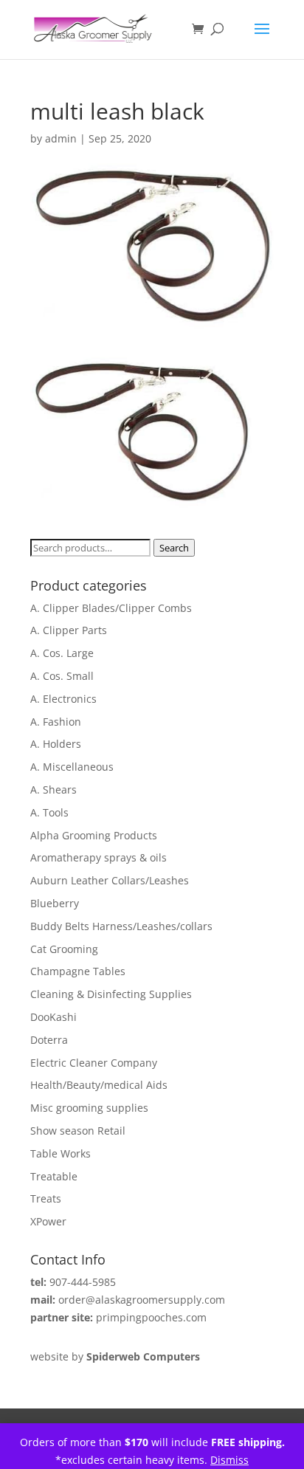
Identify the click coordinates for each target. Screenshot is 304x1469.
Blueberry (54, 903)
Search (174, 547)
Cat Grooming (64, 949)
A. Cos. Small (62, 676)
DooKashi (53, 1017)
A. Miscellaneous (72, 767)
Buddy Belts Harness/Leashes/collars (121, 926)
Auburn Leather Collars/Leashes (109, 880)
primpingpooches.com (151, 1317)
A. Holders (55, 744)
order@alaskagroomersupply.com (141, 1300)
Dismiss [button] (229, 1460)
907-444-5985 (82, 1282)
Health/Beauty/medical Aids (98, 1085)
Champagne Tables (77, 971)
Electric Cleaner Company (93, 1063)
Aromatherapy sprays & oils (98, 857)
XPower (48, 1221)
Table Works (60, 1153)
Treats (45, 1198)
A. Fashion (55, 722)
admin (61, 138)
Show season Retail (77, 1131)
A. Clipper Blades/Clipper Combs (111, 608)
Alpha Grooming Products (93, 835)
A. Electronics (63, 699)
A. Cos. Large (62, 653)
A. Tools (49, 812)
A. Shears (53, 789)
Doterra (49, 1040)
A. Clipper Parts (68, 630)
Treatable (53, 1176)
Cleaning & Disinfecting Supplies (111, 994)
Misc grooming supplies (89, 1108)
